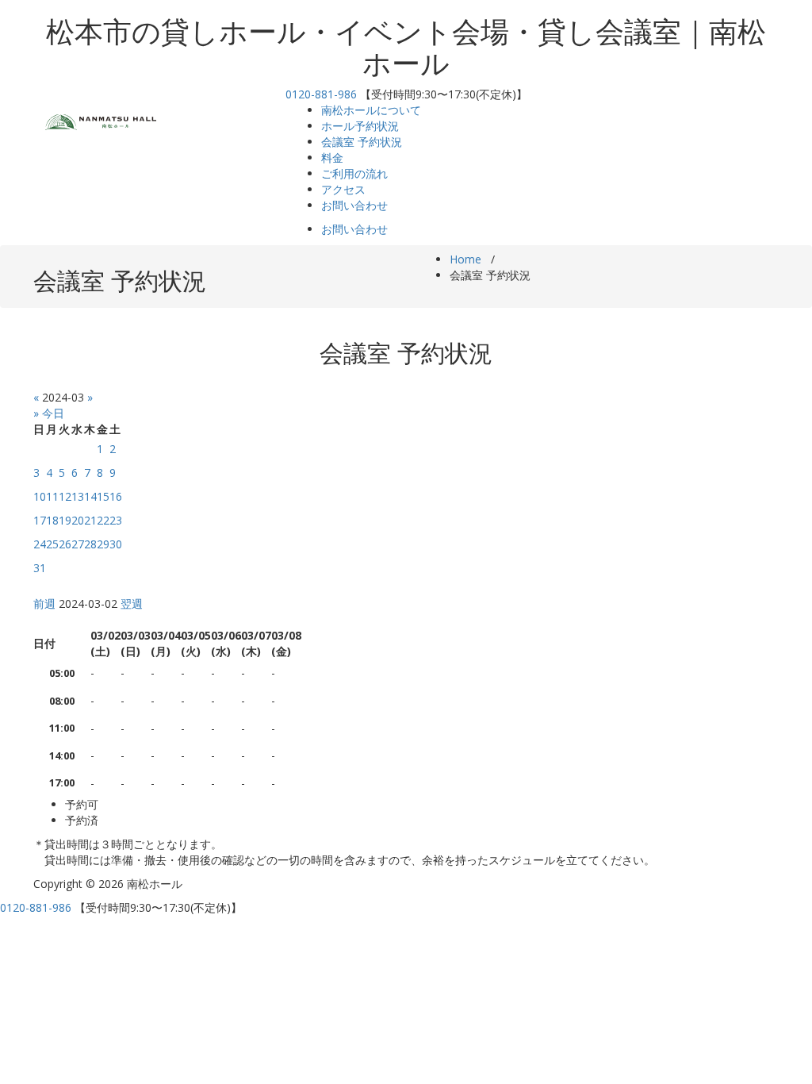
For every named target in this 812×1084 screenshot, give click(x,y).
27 (77, 544)
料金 (332, 157)
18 (52, 520)
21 (90, 520)
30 (115, 544)
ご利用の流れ (354, 173)
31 (39, 567)
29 (103, 544)
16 (115, 496)
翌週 (132, 603)
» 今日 (48, 413)
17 (39, 520)
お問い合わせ (354, 205)
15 (103, 496)
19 (65, 520)
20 (77, 520)
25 (52, 544)
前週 (44, 603)
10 (39, 496)
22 (103, 520)
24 (39, 544)
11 (52, 496)
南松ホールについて (371, 109)
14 (90, 496)
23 (115, 520)
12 (65, 496)
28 (90, 544)
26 (65, 544)
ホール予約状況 (360, 125)
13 (77, 496)
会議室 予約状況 (361, 141)
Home (465, 259)
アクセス (343, 189)
